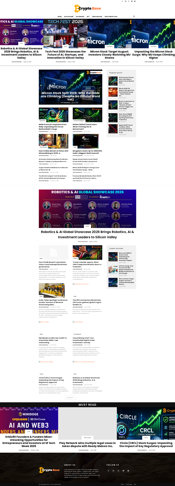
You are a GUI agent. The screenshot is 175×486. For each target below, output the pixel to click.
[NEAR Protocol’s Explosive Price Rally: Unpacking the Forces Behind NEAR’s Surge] (53, 115)
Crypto (41, 374)
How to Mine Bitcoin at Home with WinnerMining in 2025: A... (53, 152)
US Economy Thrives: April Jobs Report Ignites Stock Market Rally (126, 80)
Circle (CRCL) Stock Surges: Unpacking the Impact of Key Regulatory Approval (51, 380)
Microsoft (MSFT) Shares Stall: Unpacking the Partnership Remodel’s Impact (125, 256)
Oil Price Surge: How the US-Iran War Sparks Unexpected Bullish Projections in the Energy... (126, 269)
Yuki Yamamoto (105, 61)
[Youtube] (134, 1)
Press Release (97, 16)
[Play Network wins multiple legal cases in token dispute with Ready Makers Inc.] (87, 429)
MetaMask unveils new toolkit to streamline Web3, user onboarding (53, 340)
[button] (134, 17)
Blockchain (68, 16)
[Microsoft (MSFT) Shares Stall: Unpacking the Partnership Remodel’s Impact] (113, 256)
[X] (128, 1)
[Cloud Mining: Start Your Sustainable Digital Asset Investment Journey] (87, 328)
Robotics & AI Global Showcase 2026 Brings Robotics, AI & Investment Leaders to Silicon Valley (87, 234)
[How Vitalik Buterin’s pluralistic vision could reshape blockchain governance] (53, 252)
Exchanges (80, 16)
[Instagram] (125, 1)
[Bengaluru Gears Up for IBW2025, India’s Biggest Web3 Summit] (87, 141)
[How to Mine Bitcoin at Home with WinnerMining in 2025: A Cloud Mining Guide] (53, 141)
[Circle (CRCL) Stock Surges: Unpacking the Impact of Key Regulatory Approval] (53, 368)
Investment (109, 46)
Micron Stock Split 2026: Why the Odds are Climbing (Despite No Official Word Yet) (70, 96)
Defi (135, 484)
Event (21, 43)
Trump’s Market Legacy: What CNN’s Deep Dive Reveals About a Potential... (87, 264)
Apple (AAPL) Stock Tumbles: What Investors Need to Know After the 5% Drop (126, 128)
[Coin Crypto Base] (87, 8)
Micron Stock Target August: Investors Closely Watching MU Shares (126, 281)
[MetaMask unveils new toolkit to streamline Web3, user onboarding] (53, 328)
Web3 (41, 334)
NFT (88, 16)
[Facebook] (122, 1)
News (60, 16)
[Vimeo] (131, 1)
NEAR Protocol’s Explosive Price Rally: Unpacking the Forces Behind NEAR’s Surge (52, 126)
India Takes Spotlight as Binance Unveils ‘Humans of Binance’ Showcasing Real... (53, 302)
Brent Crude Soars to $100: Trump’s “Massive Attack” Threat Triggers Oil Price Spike (126, 104)
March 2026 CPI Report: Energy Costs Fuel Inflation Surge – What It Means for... (126, 92)
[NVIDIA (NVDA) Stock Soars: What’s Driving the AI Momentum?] (87, 115)
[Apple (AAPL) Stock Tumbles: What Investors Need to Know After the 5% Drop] (113, 128)
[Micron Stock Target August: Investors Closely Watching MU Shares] (110, 41)
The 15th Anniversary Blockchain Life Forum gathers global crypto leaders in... (87, 302)
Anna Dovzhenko (17, 61)
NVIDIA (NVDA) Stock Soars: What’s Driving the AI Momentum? (85, 126)
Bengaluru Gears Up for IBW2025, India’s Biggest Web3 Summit (87, 152)
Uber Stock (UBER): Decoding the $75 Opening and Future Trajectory (126, 116)
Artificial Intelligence (79, 120)
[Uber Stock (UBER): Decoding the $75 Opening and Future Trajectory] (113, 117)
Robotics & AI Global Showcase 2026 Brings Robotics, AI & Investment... (86, 380)
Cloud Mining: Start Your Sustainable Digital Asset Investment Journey (84, 340)
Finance (76, 258)
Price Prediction (111, 16)
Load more (70, 397)
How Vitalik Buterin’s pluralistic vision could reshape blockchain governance (53, 264)
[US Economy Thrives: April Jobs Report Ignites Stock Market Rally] (113, 81)
